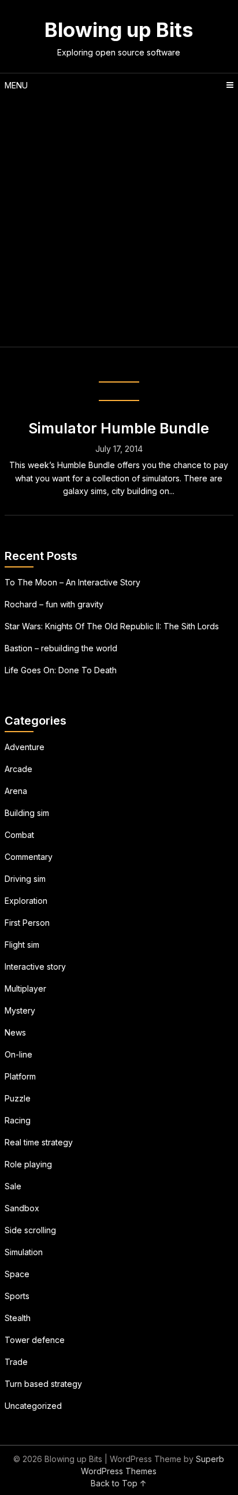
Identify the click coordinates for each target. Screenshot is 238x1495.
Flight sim (22, 944)
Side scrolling (30, 1230)
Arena (16, 791)
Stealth (18, 1318)
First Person (27, 923)
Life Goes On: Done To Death (61, 670)
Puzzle (18, 1098)
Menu (16, 85)
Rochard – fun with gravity (54, 604)
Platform (20, 1076)
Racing (18, 1120)
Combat (19, 835)
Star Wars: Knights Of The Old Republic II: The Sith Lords (112, 626)
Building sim (27, 813)
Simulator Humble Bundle (118, 428)
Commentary (29, 857)
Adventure (24, 747)
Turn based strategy (43, 1384)
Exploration (26, 901)
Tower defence (35, 1340)
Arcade (18, 769)
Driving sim (25, 879)
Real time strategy (39, 1142)
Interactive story (35, 966)
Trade (16, 1362)
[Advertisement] (119, 222)
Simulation (24, 1252)
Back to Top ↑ (119, 1483)
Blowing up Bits (119, 29)
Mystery (20, 1010)
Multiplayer (25, 988)
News (15, 1032)
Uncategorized (33, 1406)
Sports (17, 1296)
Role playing (28, 1164)
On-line (18, 1054)
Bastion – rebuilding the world (61, 648)
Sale (13, 1186)
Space (17, 1274)
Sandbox (22, 1208)
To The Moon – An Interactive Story (72, 582)
